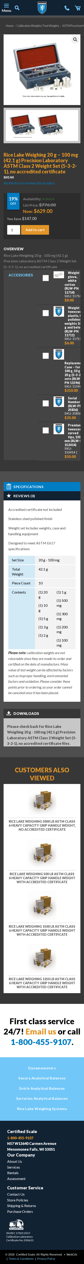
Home (9, 25)
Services (13, 1167)
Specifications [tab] (28, 487)
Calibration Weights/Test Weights (38, 25)
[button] (75, 40)
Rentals (13, 1173)
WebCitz (72, 1254)
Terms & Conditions (21, 1258)
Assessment (16, 1178)
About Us (14, 1161)
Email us (41, 1031)
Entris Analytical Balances (42, 1088)
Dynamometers (42, 1068)
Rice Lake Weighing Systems (42, 1108)
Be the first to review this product (29, 183)
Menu (6, 10)
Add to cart (35, 230)
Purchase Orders (20, 1211)
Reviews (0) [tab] (24, 496)
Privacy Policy (46, 1258)
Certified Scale (22, 1131)
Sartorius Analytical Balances (42, 1098)
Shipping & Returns (21, 1205)
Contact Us (16, 1194)
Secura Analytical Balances (42, 1078)
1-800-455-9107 (41, 1042)
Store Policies (17, 1200)
